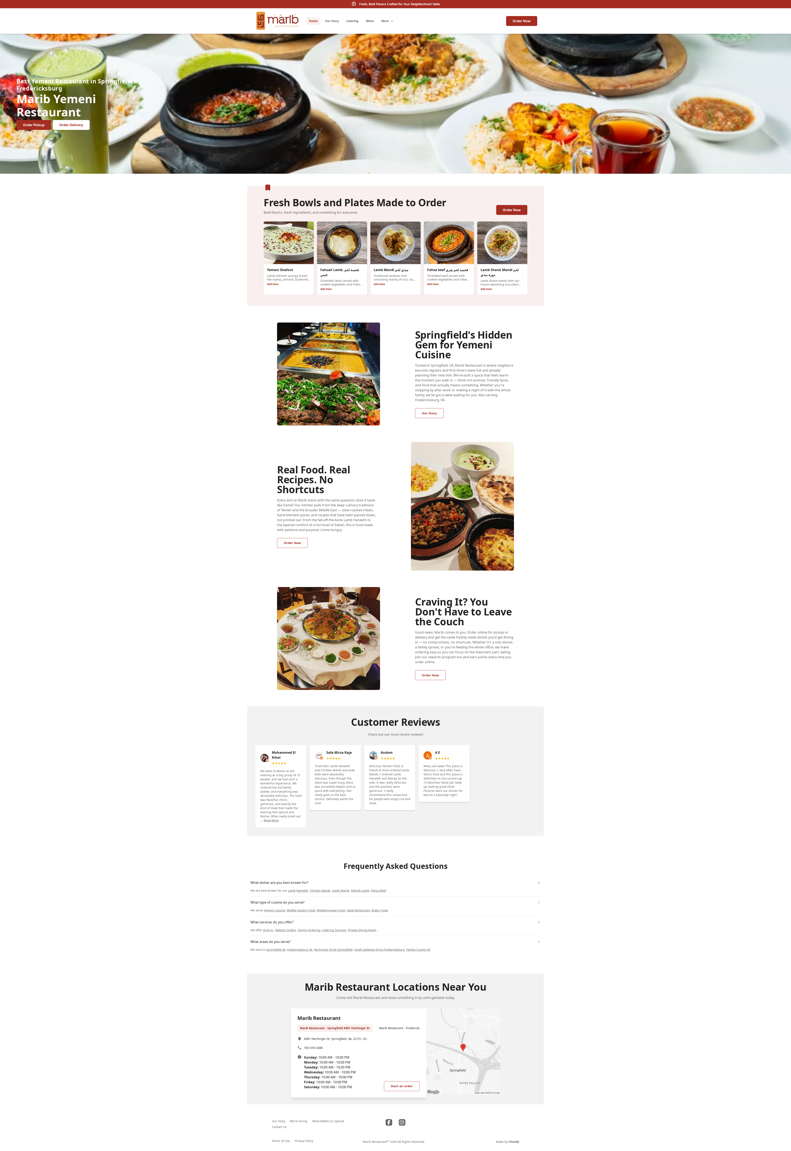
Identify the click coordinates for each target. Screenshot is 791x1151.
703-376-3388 (313, 1048)
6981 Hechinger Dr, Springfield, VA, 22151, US (335, 1039)
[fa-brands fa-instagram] (402, 1122)
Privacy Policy (304, 1141)
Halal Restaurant (358, 910)
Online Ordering (309, 930)
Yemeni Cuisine (274, 910)
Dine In (268, 930)
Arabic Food (379, 910)
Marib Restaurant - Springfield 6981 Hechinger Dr (335, 1028)
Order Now (522, 21)
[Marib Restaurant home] (277, 21)
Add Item (272, 284)
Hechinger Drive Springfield (333, 950)
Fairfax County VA (418, 950)
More (385, 21)
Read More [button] (271, 820)
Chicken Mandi (320, 890)
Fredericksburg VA (299, 950)
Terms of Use (281, 1141)
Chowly (514, 1142)
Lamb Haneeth (298, 890)
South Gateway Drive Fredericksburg (379, 950)
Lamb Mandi (340, 890)
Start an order (402, 1086)
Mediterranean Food (331, 910)
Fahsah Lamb (360, 890)
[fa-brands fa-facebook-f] (389, 1122)
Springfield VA (276, 950)
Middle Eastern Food (301, 910)
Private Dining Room (362, 930)
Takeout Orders (285, 930)
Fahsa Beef (378, 890)
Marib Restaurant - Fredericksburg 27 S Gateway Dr (414, 1028)
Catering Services (334, 930)
